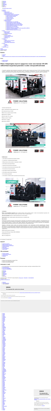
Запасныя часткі (5, 255)
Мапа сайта (21, 277)
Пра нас (3, 43)
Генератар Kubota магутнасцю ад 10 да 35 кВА (14, 25)
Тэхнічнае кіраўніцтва (8, 33)
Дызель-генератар (7, 20)
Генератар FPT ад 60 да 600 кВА (11, 26)
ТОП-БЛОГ (26, 277)
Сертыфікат (6, 45)
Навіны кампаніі (7, 31)
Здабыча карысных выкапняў (9, 40)
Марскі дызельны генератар (11, 16)
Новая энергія (4, 249)
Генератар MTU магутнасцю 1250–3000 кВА (14, 23)
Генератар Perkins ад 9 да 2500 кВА (12, 21)
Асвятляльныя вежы (7, 19)
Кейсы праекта (6, 32)
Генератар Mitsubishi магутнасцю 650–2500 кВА (14, 24)
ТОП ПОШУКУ (31, 277)
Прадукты (4, 10)
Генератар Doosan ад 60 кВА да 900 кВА (13, 22)
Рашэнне (3, 38)
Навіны (3, 30)
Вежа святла (4, 247)
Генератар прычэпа (9, 17)
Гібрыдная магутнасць (8, 12)
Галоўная (4, 54)
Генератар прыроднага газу (9, 13)
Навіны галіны (4, 61)
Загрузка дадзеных (7, 35)
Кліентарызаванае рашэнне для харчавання (11, 14)
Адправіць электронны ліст (5, 279)
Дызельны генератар (5, 243)
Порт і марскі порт (7, 41)
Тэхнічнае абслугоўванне (8, 36)
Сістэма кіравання (5, 248)
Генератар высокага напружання (11, 15)
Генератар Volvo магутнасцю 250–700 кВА (13, 29)
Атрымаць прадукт (3, 49)
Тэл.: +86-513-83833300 (6, 268)
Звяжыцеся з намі (5, 46)
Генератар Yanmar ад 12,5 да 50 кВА (12, 27)
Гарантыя (6, 37)
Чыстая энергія (6, 11)
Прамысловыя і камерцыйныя (9, 42)
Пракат (5, 39)
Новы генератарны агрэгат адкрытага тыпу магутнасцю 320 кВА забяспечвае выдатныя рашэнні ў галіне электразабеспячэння (24, 56)
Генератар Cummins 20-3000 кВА (12, 28)
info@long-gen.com (5, 267)
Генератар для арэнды (10, 18)
